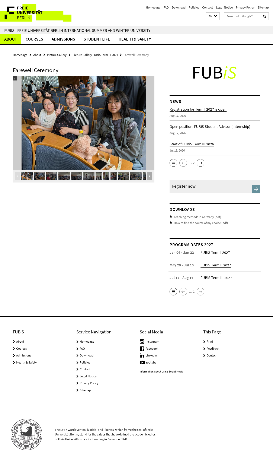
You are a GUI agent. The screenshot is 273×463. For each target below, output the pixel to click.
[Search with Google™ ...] (265, 16)
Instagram (152, 341)
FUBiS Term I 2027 (215, 252)
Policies (194, 7)
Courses (34, 39)
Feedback (213, 348)
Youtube (151, 362)
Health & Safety (135, 39)
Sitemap (263, 7)
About (10, 39)
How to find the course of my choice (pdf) (201, 223)
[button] (213, 16)
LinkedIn (151, 355)
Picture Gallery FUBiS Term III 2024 (95, 55)
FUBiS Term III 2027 (216, 277)
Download (179, 7)
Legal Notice (224, 7)
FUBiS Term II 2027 (215, 265)
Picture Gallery (57, 55)
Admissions (63, 39)
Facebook (152, 348)
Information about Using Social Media (161, 371)
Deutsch (212, 355)
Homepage (153, 7)
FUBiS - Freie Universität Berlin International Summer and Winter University (77, 30)
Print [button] (210, 341)
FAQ (166, 7)
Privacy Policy (245, 7)
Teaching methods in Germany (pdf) (197, 217)
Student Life (97, 39)
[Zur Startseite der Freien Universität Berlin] (35, 13)
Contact (207, 7)
